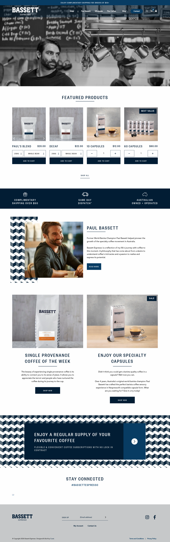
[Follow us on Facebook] (155, 518)
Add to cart (29, 160)
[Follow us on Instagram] (147, 518)
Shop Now (47, 390)
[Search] (147, 11)
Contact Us (92, 526)
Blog (124, 11)
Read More (94, 266)
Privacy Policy (151, 539)
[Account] (156, 11)
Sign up (65, 517)
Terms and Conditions (136, 539)
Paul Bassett (86, 11)
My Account (78, 526)
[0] (151, 11)
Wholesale (99, 11)
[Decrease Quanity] (92, 153)
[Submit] (105, 517)
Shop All (85, 175)
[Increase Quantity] (115, 153)
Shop (72, 11)
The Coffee (111, 11)
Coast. (52, 539)
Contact (137, 11)
